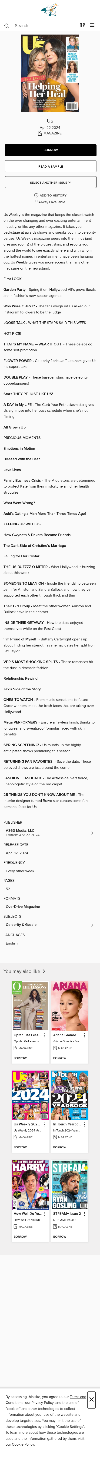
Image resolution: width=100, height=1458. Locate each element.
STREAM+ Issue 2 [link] (67, 1214)
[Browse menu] (92, 25)
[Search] (6, 25)
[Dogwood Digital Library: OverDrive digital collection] (50, 10)
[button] (51, 150)
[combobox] (40, 25)
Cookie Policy (23, 1444)
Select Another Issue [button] (49, 183)
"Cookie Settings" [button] (70, 1426)
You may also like (22, 972)
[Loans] (82, 26)
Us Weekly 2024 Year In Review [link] (28, 1124)
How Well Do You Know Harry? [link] (28, 1214)
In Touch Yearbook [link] (67, 1124)
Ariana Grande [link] (64, 1035)
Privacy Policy (42, 1402)
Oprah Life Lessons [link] (28, 1035)
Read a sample (50, 167)
